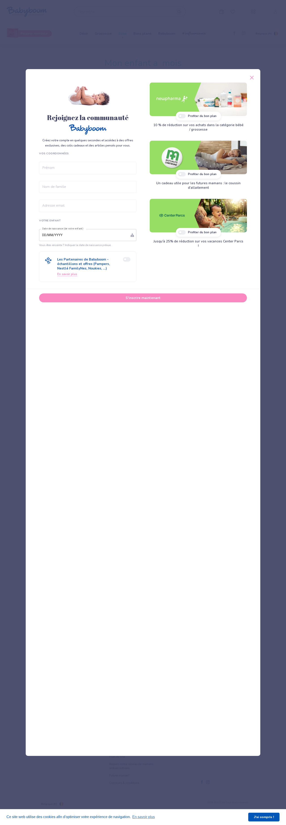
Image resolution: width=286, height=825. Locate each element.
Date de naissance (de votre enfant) (62, 228)
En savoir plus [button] (143, 817)
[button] (87, 266)
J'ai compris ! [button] (264, 817)
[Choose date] (132, 235)
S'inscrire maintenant (143, 298)
